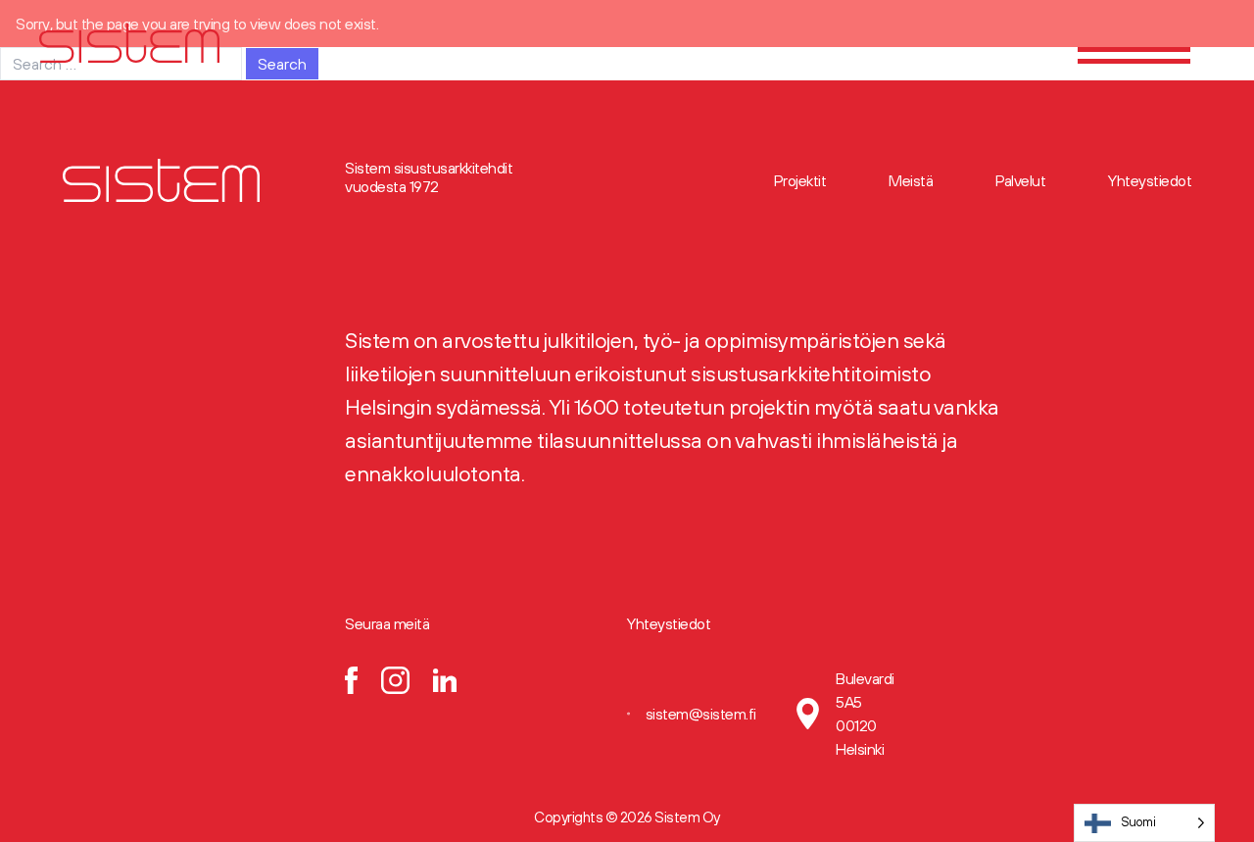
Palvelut (1020, 180)
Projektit (800, 180)
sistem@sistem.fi (701, 713)
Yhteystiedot (1149, 180)
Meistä (911, 180)
